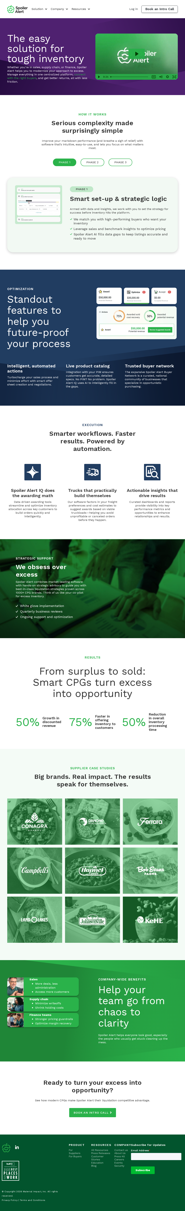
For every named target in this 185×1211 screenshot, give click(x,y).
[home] (17, 9)
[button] (39, 9)
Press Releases (100, 1153)
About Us (120, 1153)
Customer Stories (97, 1158)
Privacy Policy (10, 1200)
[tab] (64, 162)
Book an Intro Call (159, 9)
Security (119, 1165)
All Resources (99, 1150)
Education (97, 1162)
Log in (133, 9)
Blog (93, 1165)
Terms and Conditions (32, 1200)
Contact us (121, 1150)
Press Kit (119, 1156)
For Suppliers (74, 1152)
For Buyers (75, 1156)
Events (118, 1162)
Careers (119, 1159)
